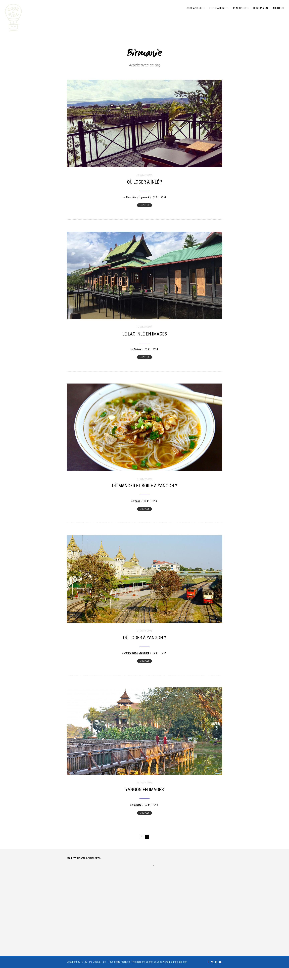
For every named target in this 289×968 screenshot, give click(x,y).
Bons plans (260, 8)
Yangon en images (144, 789)
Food (137, 501)
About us (278, 8)
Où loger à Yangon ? (144, 637)
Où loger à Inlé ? (144, 182)
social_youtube (220, 962)
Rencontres (240, 8)
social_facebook (208, 962)
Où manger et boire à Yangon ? (144, 485)
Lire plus (144, 205)
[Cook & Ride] (13, 17)
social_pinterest (216, 962)
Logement (144, 197)
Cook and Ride (195, 8)
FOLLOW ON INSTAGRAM (156, 871)
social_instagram (212, 962)
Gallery (137, 349)
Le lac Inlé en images (144, 334)
